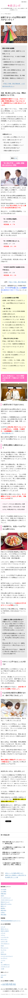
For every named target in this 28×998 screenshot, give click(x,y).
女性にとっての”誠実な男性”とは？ (14, 873)
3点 (7, 984)
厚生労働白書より (7, 433)
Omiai (2, 945)
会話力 (2, 895)
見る (15, 158)
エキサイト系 (4, 941)
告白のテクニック (5, 902)
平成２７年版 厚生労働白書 (17, 282)
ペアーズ (3, 933)
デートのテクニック (6, 897)
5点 (14, 984)
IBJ (1, 962)
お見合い (3, 912)
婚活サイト (3, 906)
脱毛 (2, 977)
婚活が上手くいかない (6, 904)
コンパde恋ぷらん (5, 964)
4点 (11, 984)
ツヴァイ (3, 935)
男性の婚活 (3, 914)
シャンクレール (4, 937)
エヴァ (2, 952)
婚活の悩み (3, 910)
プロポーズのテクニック (7, 900)
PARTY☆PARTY (5, 931)
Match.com (3, 954)
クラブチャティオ (5, 966)
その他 (2, 968)
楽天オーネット (4, 929)
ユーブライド (4, 958)
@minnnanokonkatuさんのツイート (11, 920)
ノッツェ (3, 960)
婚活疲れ (3, 908)
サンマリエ (3, 949)
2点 (3, 984)
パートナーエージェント (7, 956)
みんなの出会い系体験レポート (20, 994)
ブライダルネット (5, 943)
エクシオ (3, 926)
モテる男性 (3, 891)
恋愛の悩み (3, 893)
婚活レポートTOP (9, 994)
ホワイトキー (4, 939)
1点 (1, 984)
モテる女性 (3, 889)
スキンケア (3, 975)
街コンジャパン (4, 947)
